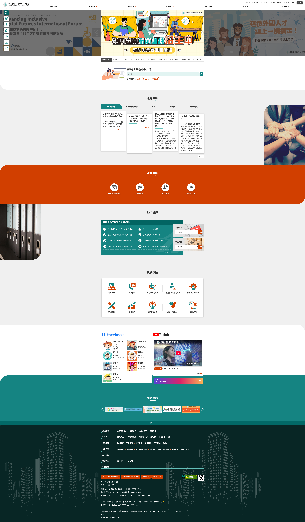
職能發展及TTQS (178, 449)
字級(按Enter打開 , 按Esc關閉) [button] (298, 2)
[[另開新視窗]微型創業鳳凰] (191, 409)
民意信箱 (255, 2)
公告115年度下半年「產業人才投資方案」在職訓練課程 (122, 229)
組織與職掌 (143, 431)
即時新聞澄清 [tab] (132, 107)
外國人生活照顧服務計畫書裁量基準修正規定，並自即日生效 (122, 246)
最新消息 (120, 437)
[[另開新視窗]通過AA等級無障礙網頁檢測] (191, 477)
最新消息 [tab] (111, 107)
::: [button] (6, 9)
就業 (139, 79)
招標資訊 (162, 437)
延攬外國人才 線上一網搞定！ (118, 60)
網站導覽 (247, 2)
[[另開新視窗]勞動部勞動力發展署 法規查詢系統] (114, 409)
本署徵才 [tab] (173, 107)
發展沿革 (133, 431)
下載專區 (129, 443)
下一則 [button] (202, 32)
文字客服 (264, 2)
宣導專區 (246, 7)
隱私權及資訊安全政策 (111, 476)
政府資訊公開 (151, 437)
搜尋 (201, 74)
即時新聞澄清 (131, 437)
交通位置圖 (157, 476)
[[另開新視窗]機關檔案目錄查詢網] (152, 409)
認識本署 (53, 7)
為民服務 (130, 7)
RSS (292, 2)
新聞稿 (141, 437)
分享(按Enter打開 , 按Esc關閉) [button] (301, 2)
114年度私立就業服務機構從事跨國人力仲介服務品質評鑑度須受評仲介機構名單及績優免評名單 (122, 241)
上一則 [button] (102, 32)
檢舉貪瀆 (146, 476)
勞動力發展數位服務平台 (175, 60)
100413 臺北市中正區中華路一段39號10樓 (148, 502)
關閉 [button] (151, 423)
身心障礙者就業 (141, 449)
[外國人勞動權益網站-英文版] (172, 409)
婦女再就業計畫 (164, 60)
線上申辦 (208, 7)
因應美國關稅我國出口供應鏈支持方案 (141, 60)
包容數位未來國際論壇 (198, 60)
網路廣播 (120, 461)
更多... (169, 437)
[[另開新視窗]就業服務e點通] (133, 409)
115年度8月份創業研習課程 (153, 241)
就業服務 (129, 449)
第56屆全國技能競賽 (187, 60)
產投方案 (146, 79)
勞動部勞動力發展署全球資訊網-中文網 (16, 4)
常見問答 (139, 443)
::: (1, 426)
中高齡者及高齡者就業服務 (159, 449)
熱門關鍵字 (131, 79)
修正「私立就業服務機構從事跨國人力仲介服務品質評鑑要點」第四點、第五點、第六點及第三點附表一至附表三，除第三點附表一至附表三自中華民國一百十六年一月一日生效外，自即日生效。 (122, 235)
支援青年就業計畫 (152, 60)
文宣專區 (129, 461)
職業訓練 (120, 449)
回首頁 (286, 2)
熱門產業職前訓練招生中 (107, 60)
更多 (200, 156)
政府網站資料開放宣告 (131, 476)
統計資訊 (272, 2)
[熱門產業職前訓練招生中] (152, 33)
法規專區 (120, 443)
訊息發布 (92, 7)
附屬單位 (153, 431)
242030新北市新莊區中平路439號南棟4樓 (124, 489)
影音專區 (148, 443)
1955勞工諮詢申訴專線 (129, 60)
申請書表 (155, 79)
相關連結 (285, 7)
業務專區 (169, 7)
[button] (6, 12)
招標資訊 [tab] (194, 107)
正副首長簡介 (122, 431)
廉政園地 (157, 443)
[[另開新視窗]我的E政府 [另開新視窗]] (183, 476)
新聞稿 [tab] (152, 107)
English (279, 2)
